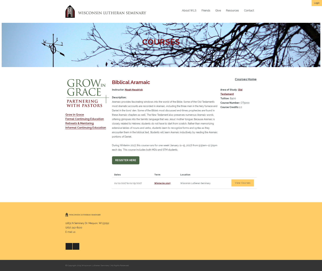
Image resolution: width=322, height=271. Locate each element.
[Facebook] (69, 246)
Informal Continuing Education (85, 127)
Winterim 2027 (162, 183)
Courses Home (246, 79)
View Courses (242, 183)
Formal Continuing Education (84, 119)
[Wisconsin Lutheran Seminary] (105, 11)
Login (316, 3)
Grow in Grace (74, 114)
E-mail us (70, 232)
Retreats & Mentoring (79, 123)
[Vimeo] (76, 246)
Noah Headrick (134, 89)
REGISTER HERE (125, 160)
